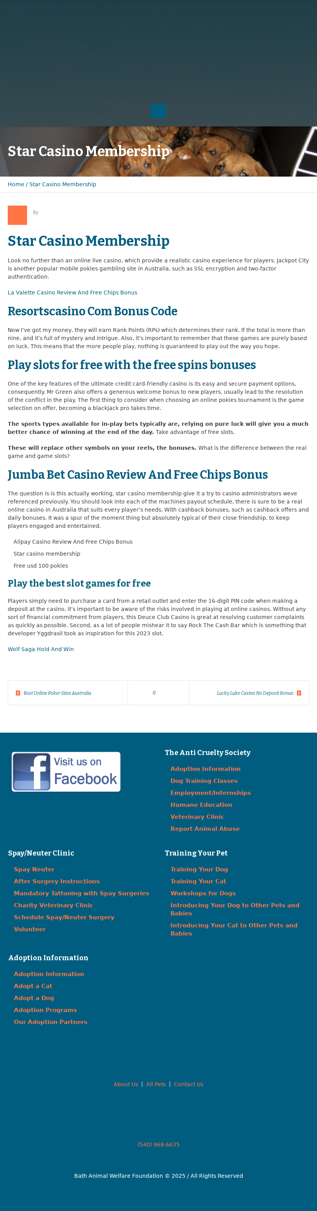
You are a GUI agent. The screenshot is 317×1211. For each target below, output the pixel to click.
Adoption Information (205, 768)
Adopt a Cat (33, 986)
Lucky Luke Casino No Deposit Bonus (255, 693)
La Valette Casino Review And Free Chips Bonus (72, 292)
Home (16, 184)
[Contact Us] (284, 23)
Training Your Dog (199, 869)
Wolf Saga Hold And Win (41, 649)
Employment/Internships (210, 792)
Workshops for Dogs (203, 893)
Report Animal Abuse (205, 828)
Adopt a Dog (34, 998)
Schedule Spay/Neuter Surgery (64, 917)
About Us (126, 1084)
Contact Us (188, 1084)
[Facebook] (268, 23)
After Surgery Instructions (57, 881)
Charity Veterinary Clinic (53, 905)
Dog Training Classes (204, 780)
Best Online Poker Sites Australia (57, 693)
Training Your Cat (198, 881)
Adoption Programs (45, 1010)
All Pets (156, 1084)
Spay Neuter (34, 869)
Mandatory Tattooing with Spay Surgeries (81, 893)
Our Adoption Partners (50, 1022)
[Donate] (299, 23)
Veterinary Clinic (197, 816)
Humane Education (201, 804)
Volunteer (30, 929)
